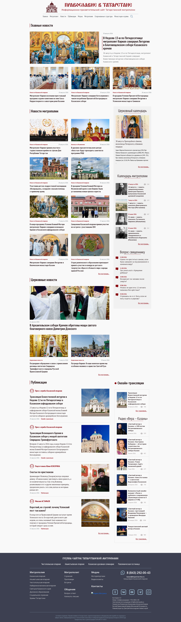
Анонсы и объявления (78, 144)
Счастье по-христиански (41, 472)
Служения (68, 576)
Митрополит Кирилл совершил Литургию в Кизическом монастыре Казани (47, 264)
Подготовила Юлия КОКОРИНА (47, 466)
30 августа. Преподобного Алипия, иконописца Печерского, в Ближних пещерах (129, 144)
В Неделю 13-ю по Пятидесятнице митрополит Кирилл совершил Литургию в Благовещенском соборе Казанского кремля (126, 43)
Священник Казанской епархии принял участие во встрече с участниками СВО (90, 225)
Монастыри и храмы (121, 16)
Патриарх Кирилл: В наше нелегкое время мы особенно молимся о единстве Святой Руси (89, 365)
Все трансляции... (141, 411)
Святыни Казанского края (40, 589)
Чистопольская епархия (51, 564)
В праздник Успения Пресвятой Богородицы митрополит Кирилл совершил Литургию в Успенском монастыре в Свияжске (130, 98)
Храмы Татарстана (37, 598)
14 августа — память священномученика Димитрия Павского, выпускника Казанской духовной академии (137, 191)
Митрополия (88, 16)
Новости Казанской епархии (39, 92)
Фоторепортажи (98, 576)
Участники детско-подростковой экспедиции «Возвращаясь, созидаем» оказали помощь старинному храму (48, 189)
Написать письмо (71, 596)
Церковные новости (36, 360)
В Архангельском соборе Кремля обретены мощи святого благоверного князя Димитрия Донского (63, 326)
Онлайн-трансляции (47, 419)
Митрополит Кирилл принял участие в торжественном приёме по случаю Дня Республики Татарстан (45, 150)
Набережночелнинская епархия (43, 586)
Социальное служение (39, 595)
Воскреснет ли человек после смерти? (132, 280)
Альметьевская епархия (74, 564)
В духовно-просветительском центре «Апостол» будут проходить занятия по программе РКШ (87, 150)
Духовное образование (39, 592)
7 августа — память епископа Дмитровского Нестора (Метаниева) (137, 205)
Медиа (80, 16)
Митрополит (54, 16)
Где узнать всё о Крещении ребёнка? (131, 271)
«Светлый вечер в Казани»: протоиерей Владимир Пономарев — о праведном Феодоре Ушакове (137, 513)
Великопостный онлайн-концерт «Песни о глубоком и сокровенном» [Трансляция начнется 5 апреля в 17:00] (138, 495)
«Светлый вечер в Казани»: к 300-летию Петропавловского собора (136, 427)
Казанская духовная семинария (101, 564)
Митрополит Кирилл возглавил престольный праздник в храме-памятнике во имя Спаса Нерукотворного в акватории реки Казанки (48, 98)
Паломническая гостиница (129, 564)
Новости (63, 16)
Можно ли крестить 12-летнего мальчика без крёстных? (133, 288)
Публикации (72, 16)
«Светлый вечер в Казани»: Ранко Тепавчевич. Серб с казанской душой (135, 463)
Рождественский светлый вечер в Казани (138, 527)
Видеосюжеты (97, 579)
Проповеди (69, 579)
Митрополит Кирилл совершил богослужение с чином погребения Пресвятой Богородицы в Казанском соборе (90, 98)
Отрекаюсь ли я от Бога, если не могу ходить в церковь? (133, 297)
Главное (45, 16)
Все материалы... (103, 274)
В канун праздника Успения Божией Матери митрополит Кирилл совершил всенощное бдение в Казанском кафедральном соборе (47, 227)
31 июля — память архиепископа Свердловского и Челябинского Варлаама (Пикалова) (137, 235)
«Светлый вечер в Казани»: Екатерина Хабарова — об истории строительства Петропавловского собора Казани (137, 445)
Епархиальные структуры (104, 16)
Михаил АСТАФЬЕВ (42, 501)
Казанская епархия (37, 576)
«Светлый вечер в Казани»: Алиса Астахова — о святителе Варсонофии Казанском (137, 478)
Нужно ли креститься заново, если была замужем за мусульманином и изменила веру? (134, 261)
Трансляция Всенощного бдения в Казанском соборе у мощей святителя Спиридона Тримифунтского (48, 436)
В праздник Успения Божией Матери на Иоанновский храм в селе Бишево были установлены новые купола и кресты (87, 189)
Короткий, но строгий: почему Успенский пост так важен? (49, 509)
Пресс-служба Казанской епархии (48, 390)
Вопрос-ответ (70, 593)
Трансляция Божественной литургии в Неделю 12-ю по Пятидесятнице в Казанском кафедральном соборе (48, 400)
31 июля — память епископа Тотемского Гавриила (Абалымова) (136, 219)
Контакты (97, 586)
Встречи (67, 582)
